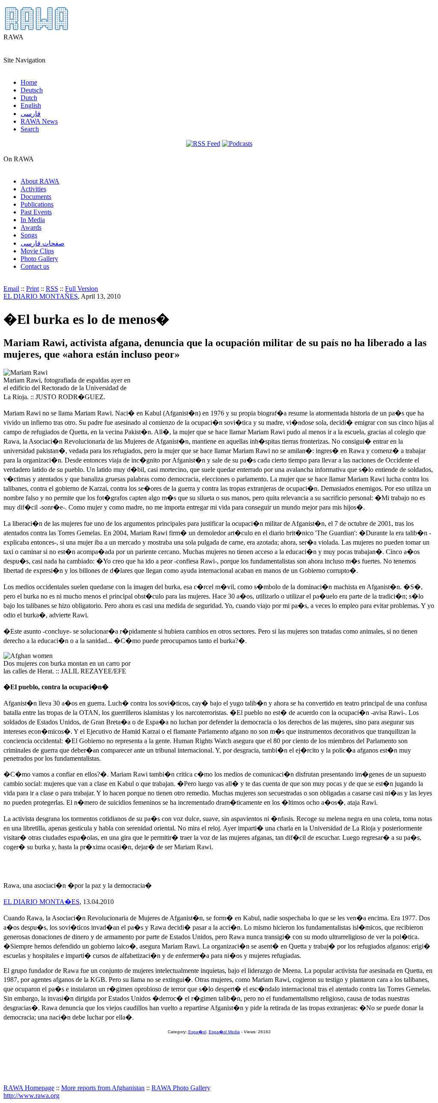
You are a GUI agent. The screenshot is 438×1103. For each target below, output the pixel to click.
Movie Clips (37, 251)
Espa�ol (197, 1031)
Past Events (36, 212)
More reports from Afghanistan (103, 1087)
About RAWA (40, 181)
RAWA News (39, 121)
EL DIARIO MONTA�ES (41, 901)
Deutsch (32, 90)
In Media (33, 219)
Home (29, 82)
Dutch (29, 97)
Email (11, 288)
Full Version (81, 288)
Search (30, 129)
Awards (31, 227)
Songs (29, 235)
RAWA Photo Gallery (180, 1087)
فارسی (31, 113)
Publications (37, 204)
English (31, 105)
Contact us (35, 266)
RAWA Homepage (28, 1087)
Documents (36, 196)
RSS (52, 288)
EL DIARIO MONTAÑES (40, 296)
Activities (33, 189)
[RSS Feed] (203, 143)
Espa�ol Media (224, 1031)
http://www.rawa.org (31, 1095)
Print (32, 288)
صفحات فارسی (43, 243)
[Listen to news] (237, 143)
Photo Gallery (39, 258)
